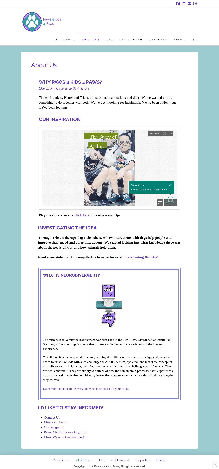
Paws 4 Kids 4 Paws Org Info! (65, 432)
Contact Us (52, 417)
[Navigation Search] (193, 39)
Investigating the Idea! (141, 257)
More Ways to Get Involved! (64, 437)
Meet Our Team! (55, 422)
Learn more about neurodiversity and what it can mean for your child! (86, 388)
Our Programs (54, 427)
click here (82, 215)
